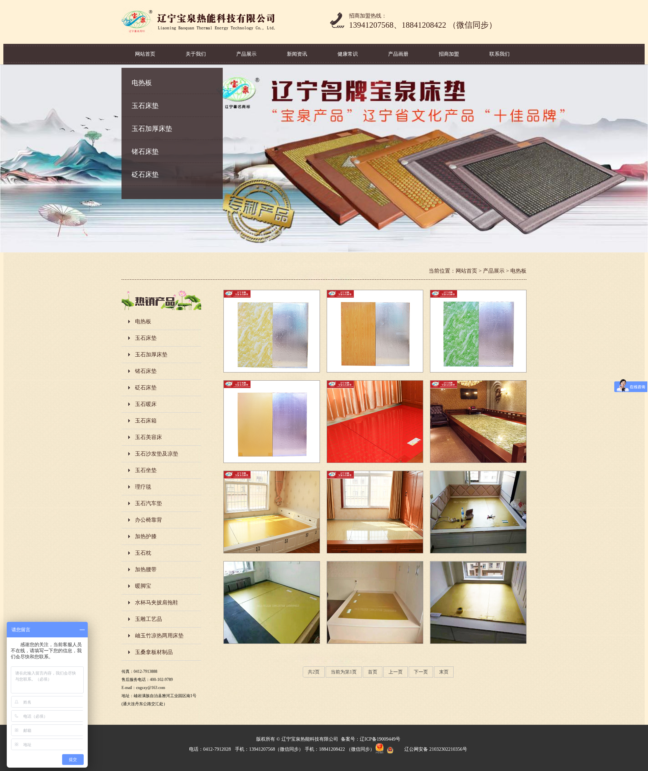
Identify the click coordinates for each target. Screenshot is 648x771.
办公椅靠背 (148, 520)
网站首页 (145, 54)
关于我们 (196, 54)
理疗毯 (143, 487)
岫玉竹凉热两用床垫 (159, 635)
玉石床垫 (145, 105)
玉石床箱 (146, 420)
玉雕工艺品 (148, 619)
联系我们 (499, 54)
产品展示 (246, 54)
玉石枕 (143, 553)
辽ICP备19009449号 (380, 739)
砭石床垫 (145, 174)
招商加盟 (449, 54)
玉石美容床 (148, 437)
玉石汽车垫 (148, 503)
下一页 (421, 671)
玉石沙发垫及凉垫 (156, 454)
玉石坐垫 (146, 470)
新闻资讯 (297, 54)
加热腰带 (146, 569)
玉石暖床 (146, 404)
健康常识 (348, 54)
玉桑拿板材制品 (154, 652)
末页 (444, 671)
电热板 (142, 82)
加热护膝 (146, 536)
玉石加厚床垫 (152, 128)
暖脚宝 (143, 586)
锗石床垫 (145, 151)
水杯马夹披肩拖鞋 (156, 602)
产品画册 (398, 54)
